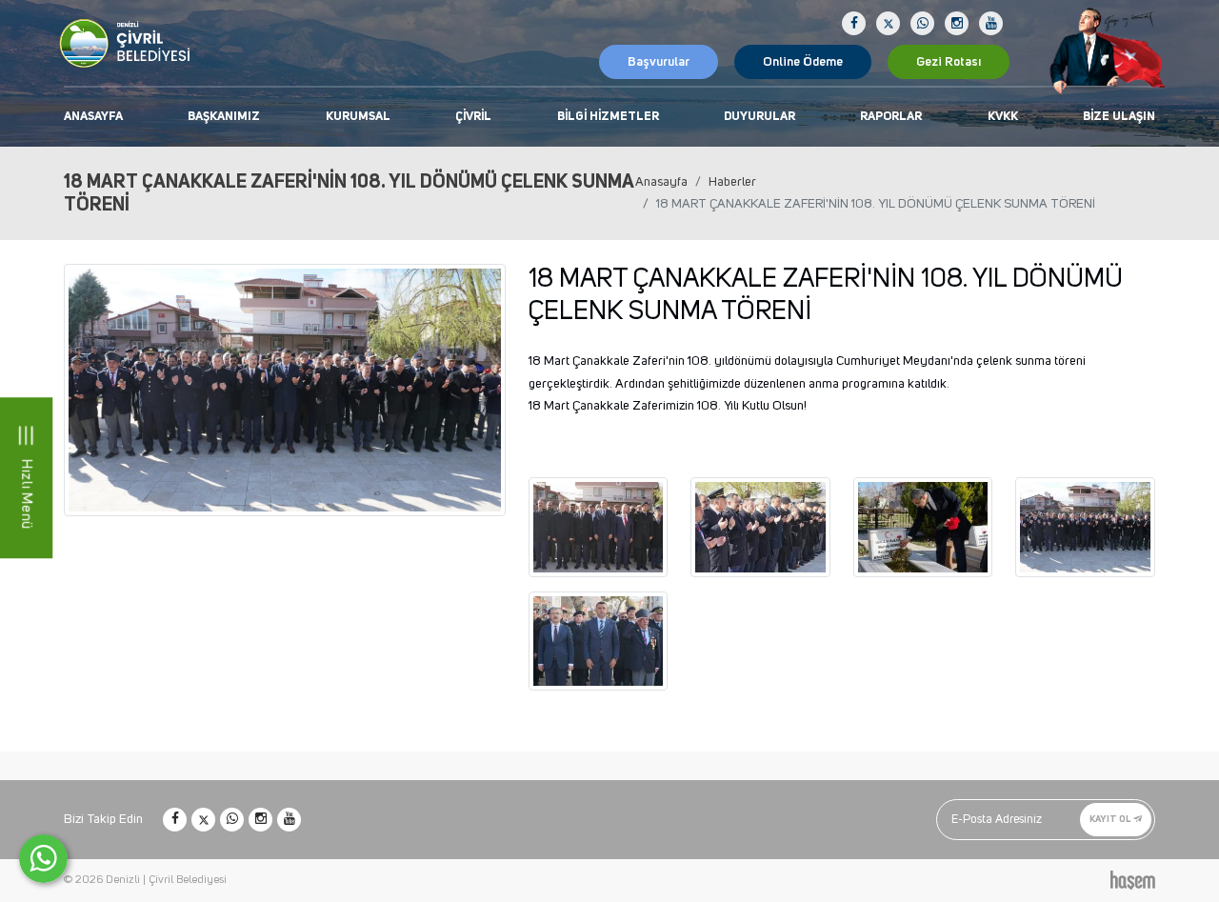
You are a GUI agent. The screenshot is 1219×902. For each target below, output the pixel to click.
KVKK (1003, 116)
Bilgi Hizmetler (608, 116)
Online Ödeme (803, 62)
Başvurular (658, 62)
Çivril (473, 116)
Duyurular (759, 116)
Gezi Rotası (948, 62)
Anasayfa (93, 116)
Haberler (732, 182)
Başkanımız (224, 116)
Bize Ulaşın (1119, 116)
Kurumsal (358, 116)
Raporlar (891, 116)
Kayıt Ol (1110, 819)
